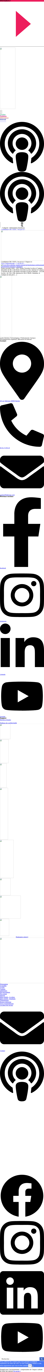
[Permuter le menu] (1, 112)
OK (30, 1365)
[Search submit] (41, 1359)
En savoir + (17, 1371)
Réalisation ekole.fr (22, 937)
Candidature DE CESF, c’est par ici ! (13, 229)
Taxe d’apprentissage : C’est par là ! (12, 263)
